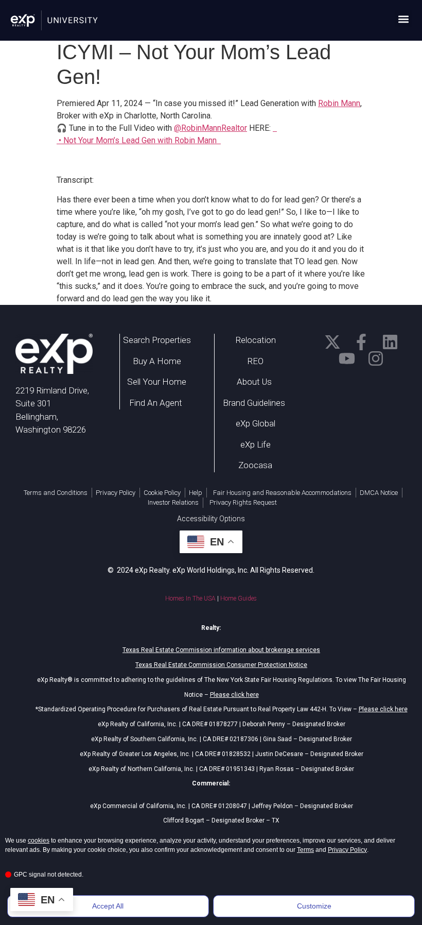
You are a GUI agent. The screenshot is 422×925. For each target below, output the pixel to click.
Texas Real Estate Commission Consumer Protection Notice (221, 665)
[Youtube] (347, 358)
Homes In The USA (190, 598)
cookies (38, 840)
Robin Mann (339, 103)
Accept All (108, 906)
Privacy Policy (347, 849)
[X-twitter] (332, 342)
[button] (403, 18)
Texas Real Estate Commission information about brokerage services (221, 650)
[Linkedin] (390, 342)
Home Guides (238, 598)
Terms (305, 849)
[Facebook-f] (361, 342)
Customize (314, 906)
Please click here (234, 694)
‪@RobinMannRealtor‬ (210, 128)
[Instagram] (375, 358)
